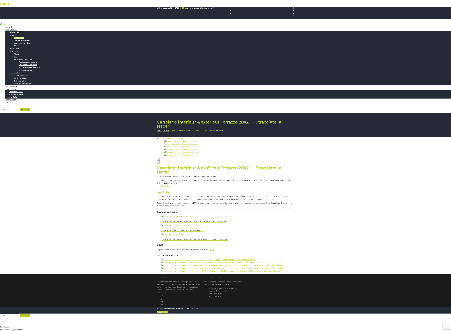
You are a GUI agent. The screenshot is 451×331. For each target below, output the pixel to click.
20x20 (224, 180)
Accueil (9, 27)
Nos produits (11, 30)
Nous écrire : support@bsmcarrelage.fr (199, 8)
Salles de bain (162, 183)
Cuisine (252, 180)
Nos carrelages (203, 180)
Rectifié (287, 180)
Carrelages (13, 35)
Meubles (17, 54)
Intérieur (266, 180)
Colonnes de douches (28, 65)
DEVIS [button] (212, 250)
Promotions (19, 38)
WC (15, 57)
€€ (220, 180)
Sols (170, 183)
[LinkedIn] (293, 11)
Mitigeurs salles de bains (29, 67)
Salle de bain (14, 51)
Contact (9, 102)
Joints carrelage (21, 75)
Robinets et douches (23, 59)
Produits (166, 131)
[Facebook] (293, 8)
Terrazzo (176, 183)
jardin (272, 180)
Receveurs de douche (28, 62)
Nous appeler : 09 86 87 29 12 (169, 8)
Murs (282, 180)
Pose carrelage (20, 78)
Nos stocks (14, 32)
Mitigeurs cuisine (26, 70)
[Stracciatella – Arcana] (174, 138)
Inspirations (11, 89)
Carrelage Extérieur (22, 43)
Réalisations (11, 100)
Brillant (230, 180)
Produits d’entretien (22, 84)
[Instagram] (293, 16)
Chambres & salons (241, 180)
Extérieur (259, 180)
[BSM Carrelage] (7, 24)
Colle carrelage (20, 81)
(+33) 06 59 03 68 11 (216, 294)
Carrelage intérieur (22, 40)
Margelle (17, 46)
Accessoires (14, 73)
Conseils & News (16, 94)
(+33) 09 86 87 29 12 (216, 296)
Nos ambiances (16, 92)
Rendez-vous (11, 86)
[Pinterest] (293, 13)
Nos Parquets (15, 49)
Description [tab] (165, 186)
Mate (277, 180)
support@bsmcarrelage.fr (218, 291)
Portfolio (13, 97)
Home (159, 131)
